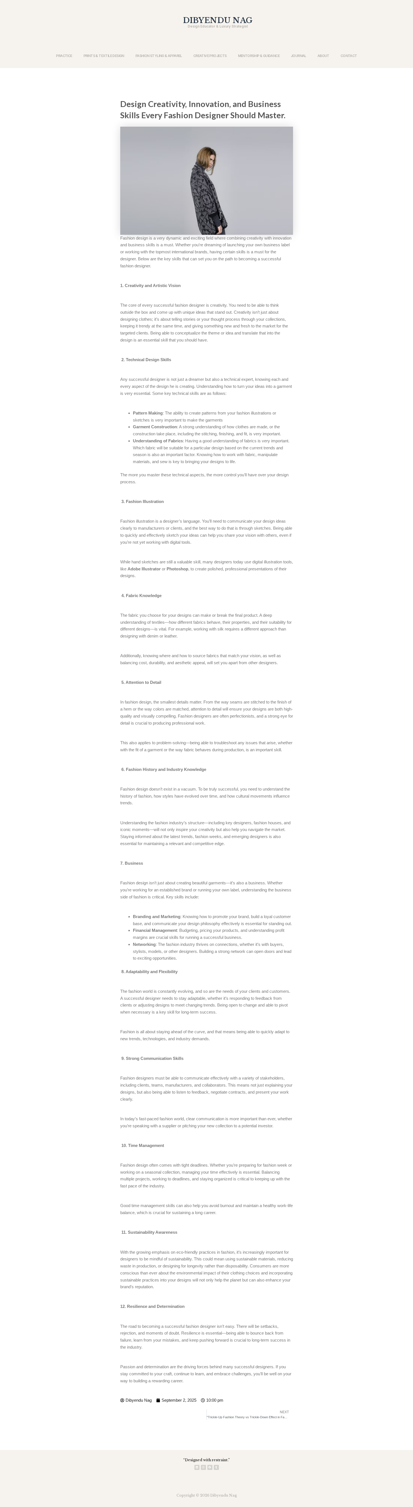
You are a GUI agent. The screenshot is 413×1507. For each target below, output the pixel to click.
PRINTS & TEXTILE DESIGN (103, 56)
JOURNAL (298, 56)
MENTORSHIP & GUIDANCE (259, 56)
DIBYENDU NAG (218, 20)
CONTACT (349, 56)
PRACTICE (64, 56)
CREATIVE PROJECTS (210, 56)
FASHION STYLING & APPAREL (158, 56)
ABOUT (323, 56)
